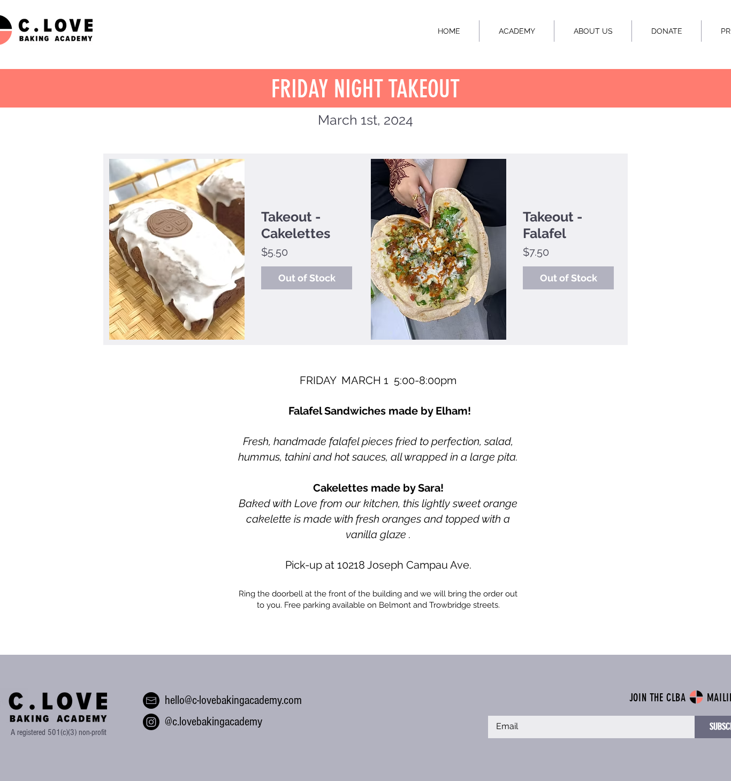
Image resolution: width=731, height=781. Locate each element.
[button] (516, 31)
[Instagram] (151, 722)
